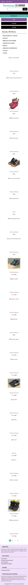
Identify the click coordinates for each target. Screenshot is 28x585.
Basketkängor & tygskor (10, 35)
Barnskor (14, 16)
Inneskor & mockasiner (9, 40)
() (25, 1)
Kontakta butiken (5, 570)
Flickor (14, 23)
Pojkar (14, 27)
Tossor (5, 53)
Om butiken (4, 558)
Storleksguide (4, 562)
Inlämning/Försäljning (6, 563)
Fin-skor (5, 38)
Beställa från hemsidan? (7, 560)
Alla (14, 19)
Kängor (5, 45)
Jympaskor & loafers (8, 43)
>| (17, 540)
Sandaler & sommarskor (10, 48)
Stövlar (5, 50)
